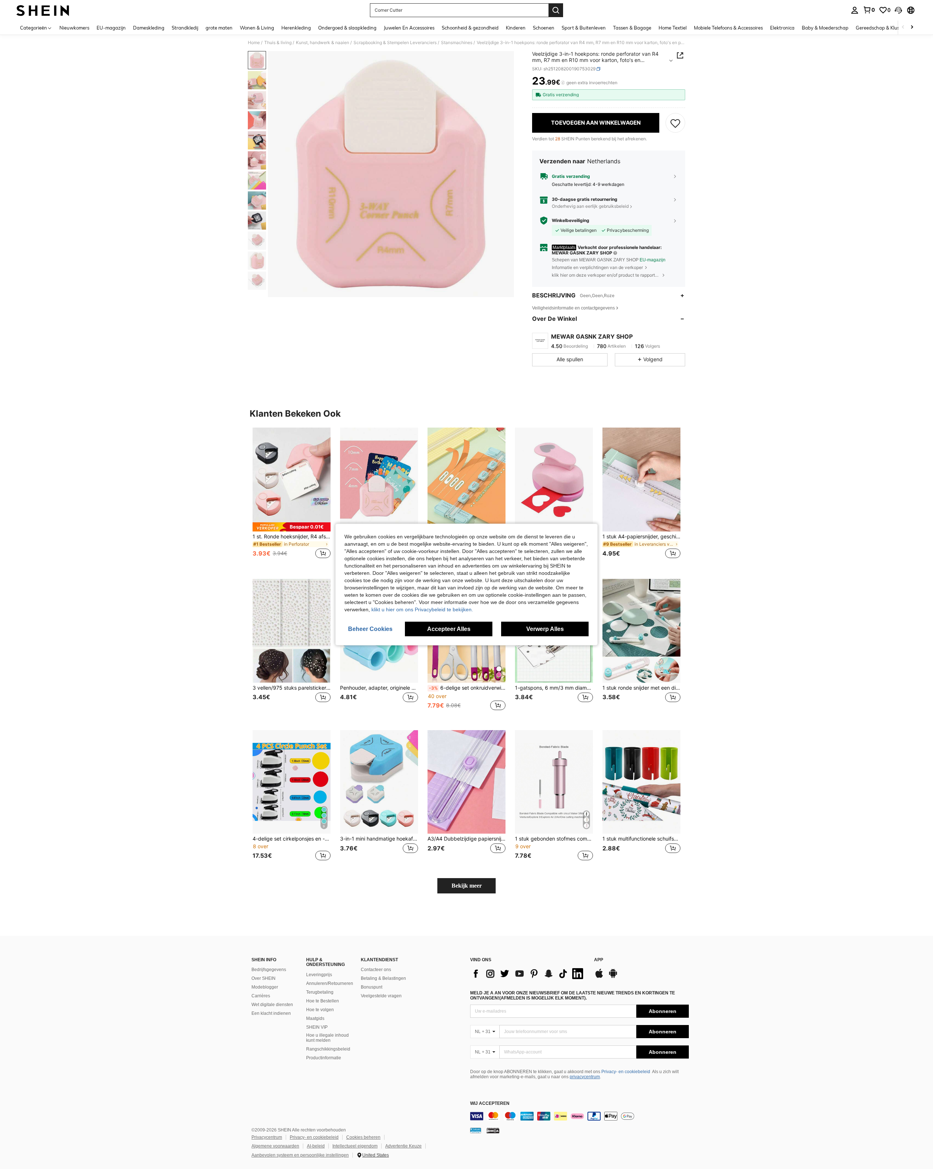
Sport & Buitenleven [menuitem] (584, 28)
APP (598, 960)
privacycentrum (585, 1076)
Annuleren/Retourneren (329, 983)
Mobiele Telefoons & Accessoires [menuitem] (728, 28)
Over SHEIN (263, 978)
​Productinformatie (323, 1057)
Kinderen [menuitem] (516, 28)
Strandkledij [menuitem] (185, 28)
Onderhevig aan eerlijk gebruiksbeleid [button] (590, 206)
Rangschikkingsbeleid (328, 1049)
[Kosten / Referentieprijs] (563, 82)
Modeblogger (264, 987)
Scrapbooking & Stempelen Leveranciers (395, 42)
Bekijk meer (467, 885)
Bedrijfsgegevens (268, 969)
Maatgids (315, 1018)
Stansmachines (456, 42)
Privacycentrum (266, 1137)
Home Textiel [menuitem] (673, 28)
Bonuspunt (371, 987)
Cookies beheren (363, 1137)
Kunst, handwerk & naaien (322, 42)
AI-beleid (316, 1146)
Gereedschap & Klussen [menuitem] (881, 28)
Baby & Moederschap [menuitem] (825, 28)
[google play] (613, 976)
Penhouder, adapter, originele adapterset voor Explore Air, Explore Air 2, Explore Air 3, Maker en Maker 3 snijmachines (379, 688)
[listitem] (291, 497)
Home (254, 42)
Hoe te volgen (320, 1009)
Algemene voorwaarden (275, 1146)
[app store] (599, 976)
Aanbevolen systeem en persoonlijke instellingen (300, 1155)
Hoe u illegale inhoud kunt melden (327, 1038)
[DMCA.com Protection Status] (493, 1130)
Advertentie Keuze (403, 1146)
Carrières (260, 995)
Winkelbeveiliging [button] (570, 220)
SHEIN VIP (317, 1027)
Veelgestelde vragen (381, 995)
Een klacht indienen (271, 1013)
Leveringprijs (319, 974)
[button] (898, 10)
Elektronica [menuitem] (782, 28)
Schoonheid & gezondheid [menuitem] (470, 28)
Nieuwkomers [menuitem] (74, 28)
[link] (869, 9)
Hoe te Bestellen (322, 1001)
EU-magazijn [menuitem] (111, 28)
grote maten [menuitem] (219, 28)
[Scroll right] (911, 27)
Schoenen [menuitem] (543, 28)
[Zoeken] (556, 10)
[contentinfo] (579, 1116)
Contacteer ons (376, 969)
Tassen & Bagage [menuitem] (632, 28)
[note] (292, 526)
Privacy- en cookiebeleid (625, 1071)
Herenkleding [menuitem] (296, 28)
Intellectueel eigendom (355, 1146)
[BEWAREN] (675, 123)
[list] (528, 973)
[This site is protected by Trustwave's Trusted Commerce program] (475, 1130)
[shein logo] (42, 10)
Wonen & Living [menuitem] (257, 28)
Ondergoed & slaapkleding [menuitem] (347, 28)
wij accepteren (490, 1103)
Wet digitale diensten (272, 1004)
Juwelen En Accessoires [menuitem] (409, 28)
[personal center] (854, 10)
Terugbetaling (319, 992)
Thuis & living (278, 42)
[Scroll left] (903, 27)
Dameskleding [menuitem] (148, 28)
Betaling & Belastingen (383, 978)
